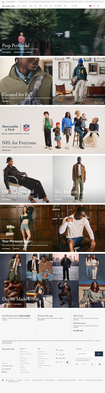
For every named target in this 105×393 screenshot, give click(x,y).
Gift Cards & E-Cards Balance (44, 365)
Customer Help (41, 351)
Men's (30, 5)
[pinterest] (92, 364)
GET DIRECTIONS (78, 330)
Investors (22, 365)
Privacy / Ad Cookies (9, 380)
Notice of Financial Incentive (82, 360)
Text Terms (27, 380)
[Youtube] (100, 364)
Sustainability (23, 370)
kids (51, 5)
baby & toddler (58, 5)
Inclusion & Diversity (24, 363)
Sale (65, 5)
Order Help (40, 356)
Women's (24, 5)
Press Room (22, 367)
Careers (21, 356)
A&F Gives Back (23, 358)
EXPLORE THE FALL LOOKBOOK (23, 52)
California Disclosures (25, 372)
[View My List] (94, 6)
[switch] (56, 361)
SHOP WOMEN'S (6, 52)
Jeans (40, 5)
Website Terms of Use (50, 380)
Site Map (81, 380)
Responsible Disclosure (13, 381)
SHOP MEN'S (5, 101)
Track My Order (41, 363)
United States (62, 358)
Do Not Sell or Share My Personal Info (93, 380)
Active (45, 5)
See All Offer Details (7, 343)
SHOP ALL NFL (6, 150)
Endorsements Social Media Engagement (66, 380)
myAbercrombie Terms (37, 380)
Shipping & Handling (42, 358)
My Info (39, 367)
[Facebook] (84, 364)
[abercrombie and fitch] (8, 6)
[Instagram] (77, 364)
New (18, 5)
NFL (35, 5)
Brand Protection (24, 351)
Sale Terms (19, 380)
